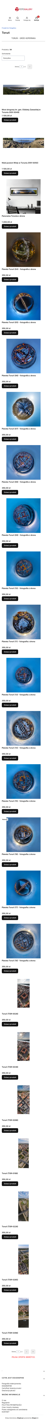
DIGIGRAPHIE (7, 1386)
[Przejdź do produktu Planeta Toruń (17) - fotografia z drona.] (23, 888)
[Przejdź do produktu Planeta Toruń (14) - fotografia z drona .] (23, 728)
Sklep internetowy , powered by (21, 1418)
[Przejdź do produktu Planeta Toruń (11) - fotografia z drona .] (23, 622)
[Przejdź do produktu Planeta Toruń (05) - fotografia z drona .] (23, 303)
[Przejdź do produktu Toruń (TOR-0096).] (23, 1100)
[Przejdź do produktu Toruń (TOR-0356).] (23, 1313)
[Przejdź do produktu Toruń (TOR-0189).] (23, 1154)
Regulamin (6, 1403)
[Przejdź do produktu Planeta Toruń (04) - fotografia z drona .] (23, 249)
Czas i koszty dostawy (10, 1407)
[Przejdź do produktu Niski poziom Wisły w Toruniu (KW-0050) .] (23, 143)
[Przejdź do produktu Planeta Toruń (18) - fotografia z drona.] (23, 941)
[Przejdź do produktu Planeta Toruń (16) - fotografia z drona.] (23, 834)
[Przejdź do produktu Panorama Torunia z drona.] (23, 196)
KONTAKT (5, 1412)
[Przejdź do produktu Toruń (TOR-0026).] (23, 994)
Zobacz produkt (10, 120)
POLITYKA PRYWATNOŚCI (12, 1405)
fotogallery (9, 28)
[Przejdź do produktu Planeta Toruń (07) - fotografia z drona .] (23, 409)
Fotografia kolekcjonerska (11, 1384)
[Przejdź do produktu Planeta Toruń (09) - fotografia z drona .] (23, 515)
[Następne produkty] (26, 1351)
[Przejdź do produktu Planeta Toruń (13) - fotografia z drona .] (23, 675)
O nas (4, 1400)
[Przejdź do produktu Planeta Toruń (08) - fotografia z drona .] (23, 462)
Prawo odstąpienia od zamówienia (14, 1410)
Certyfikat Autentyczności (11, 1388)
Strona (17, 66)
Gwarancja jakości (8, 1390)
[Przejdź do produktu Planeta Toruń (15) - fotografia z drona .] (23, 781)
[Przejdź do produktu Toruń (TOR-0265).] (23, 1260)
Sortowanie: (6, 54)
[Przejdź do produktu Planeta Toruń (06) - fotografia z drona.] (23, 356)
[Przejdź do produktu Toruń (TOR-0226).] (23, 1207)
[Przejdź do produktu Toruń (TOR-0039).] (23, 1047)
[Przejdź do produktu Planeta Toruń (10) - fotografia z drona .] (23, 568)
